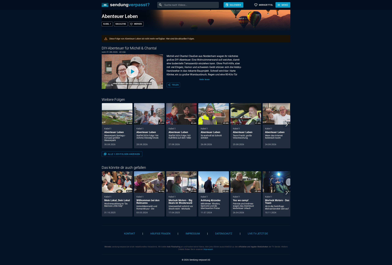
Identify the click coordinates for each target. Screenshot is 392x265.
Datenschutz (223, 233)
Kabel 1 (107, 24)
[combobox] (191, 5)
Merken (136, 24)
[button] (286, 124)
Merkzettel (263, 5)
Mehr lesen (204, 79)
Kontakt (129, 233)
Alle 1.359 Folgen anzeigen (122, 154)
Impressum (193, 233)
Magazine (120, 24)
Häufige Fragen (160, 233)
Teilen (173, 84)
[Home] (126, 5)
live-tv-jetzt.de (258, 233)
